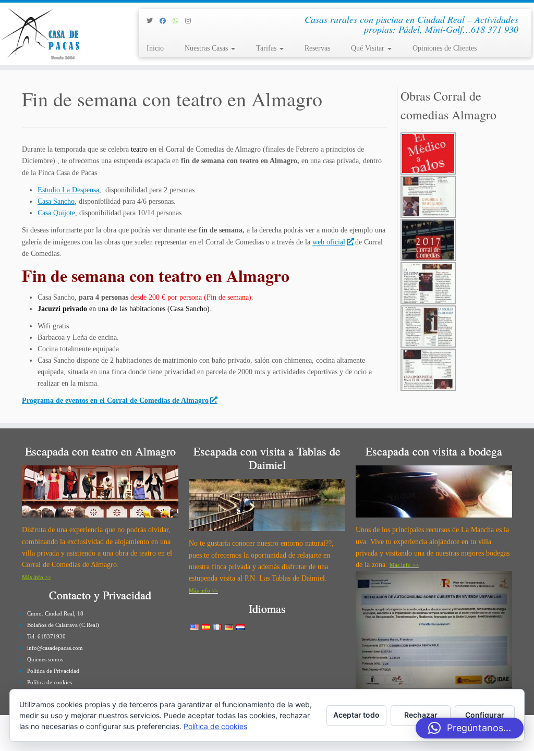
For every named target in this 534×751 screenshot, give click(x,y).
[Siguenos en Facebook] (166, 20)
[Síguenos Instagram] (191, 20)
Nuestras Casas (207, 48)
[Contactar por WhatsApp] (179, 20)
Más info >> (36, 577)
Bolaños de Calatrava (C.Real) (63, 625)
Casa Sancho (56, 201)
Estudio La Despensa (68, 190)
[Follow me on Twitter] (153, 20)
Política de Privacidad (53, 671)
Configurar (484, 714)
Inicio (155, 48)
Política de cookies (49, 682)
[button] (470, 728)
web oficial (328, 242)
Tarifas (267, 48)
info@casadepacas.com (55, 648)
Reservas (317, 48)
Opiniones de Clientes (444, 48)
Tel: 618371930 (46, 636)
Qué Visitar (368, 48)
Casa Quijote (56, 213)
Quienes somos (45, 659)
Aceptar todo (356, 714)
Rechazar (421, 714)
